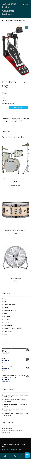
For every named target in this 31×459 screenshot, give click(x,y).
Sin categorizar (8, 325)
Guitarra (6, 307)
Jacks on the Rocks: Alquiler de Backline (9, 9)
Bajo (5, 299)
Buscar (15, 456)
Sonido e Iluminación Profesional (13, 328)
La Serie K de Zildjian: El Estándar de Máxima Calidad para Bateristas (16, 396)
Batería (10, 20)
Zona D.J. (6, 334)
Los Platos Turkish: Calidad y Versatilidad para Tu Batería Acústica (15, 400)
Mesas (5, 313)
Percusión (6, 322)
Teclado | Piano (8, 331)
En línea (7, 428)
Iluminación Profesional (10, 310)
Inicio (5, 20)
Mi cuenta (5, 456)
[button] (26, 27)
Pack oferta (7, 319)
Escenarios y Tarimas (9, 304)
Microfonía (7, 316)
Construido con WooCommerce (11, 449)
